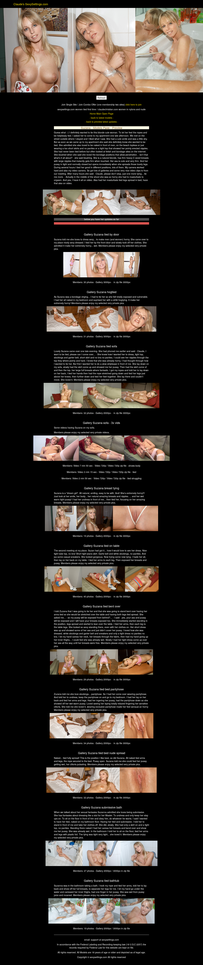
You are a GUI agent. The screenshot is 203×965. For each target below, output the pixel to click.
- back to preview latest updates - (101, 121)
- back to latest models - (101, 117)
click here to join (133, 104)
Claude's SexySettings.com (30, 4)
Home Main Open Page (101, 113)
